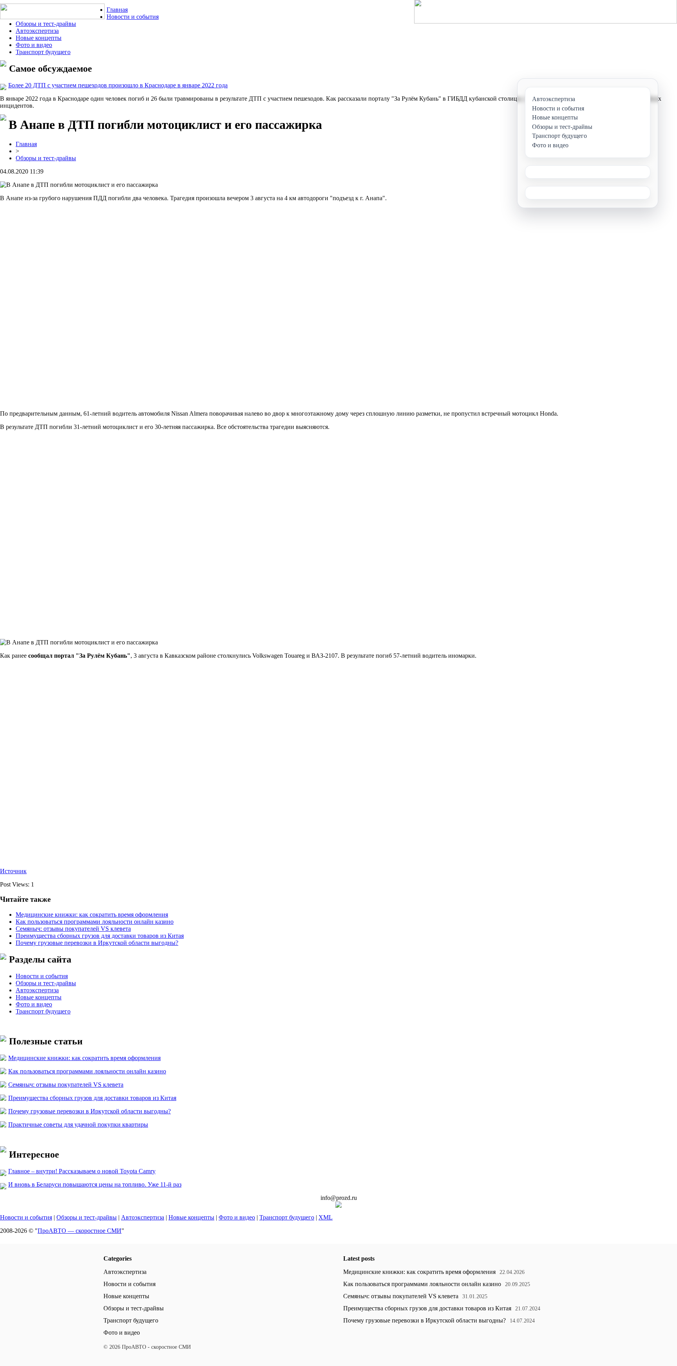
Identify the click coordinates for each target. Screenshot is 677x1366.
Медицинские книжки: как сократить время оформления (92, 914)
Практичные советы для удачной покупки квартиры (78, 1124)
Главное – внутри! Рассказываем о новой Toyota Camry (82, 1171)
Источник (13, 871)
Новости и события (133, 16)
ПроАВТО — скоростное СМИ (79, 1230)
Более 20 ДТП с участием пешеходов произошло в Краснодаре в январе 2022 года (118, 85)
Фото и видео (34, 45)
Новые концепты (39, 37)
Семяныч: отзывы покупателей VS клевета (73, 928)
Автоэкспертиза (37, 30)
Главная (117, 9)
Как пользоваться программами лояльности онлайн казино (95, 921)
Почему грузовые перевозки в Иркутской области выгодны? (97, 942)
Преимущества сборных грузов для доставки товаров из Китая (100, 935)
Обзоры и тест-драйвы (46, 23)
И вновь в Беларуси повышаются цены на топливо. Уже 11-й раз (94, 1184)
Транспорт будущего (43, 52)
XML (326, 1217)
